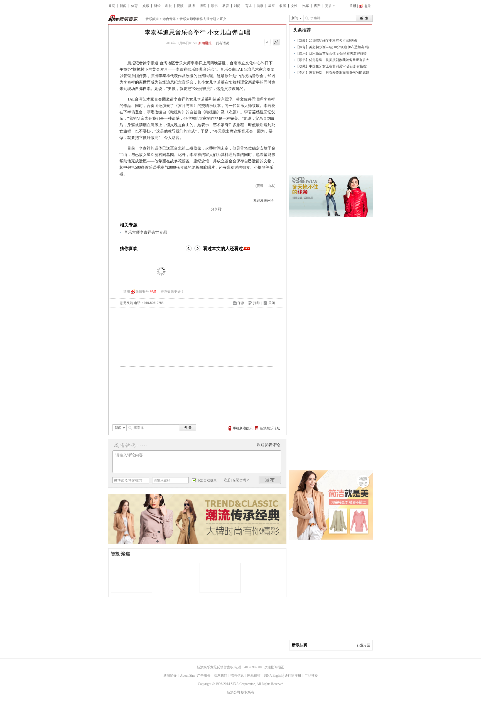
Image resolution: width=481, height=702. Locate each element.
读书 (214, 6)
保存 (240, 303)
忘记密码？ (241, 480)
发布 (270, 480)
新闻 (123, 6)
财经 (157, 6)
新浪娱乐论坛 (270, 428)
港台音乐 (169, 19)
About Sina (187, 675)
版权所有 (247, 692)
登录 (153, 291)
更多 (328, 6)
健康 (260, 6)
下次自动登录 (207, 480)
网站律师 (254, 675)
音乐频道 (152, 19)
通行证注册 (292, 675)
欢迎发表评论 (264, 200)
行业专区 (363, 645)
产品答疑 (311, 675)
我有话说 (222, 43)
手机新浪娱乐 (243, 428)
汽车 (305, 6)
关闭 (271, 303)
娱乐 (146, 6)
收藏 (282, 6)
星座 (271, 6)
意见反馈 (126, 303)
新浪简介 (170, 675)
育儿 (248, 6)
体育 (134, 6)
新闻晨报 (205, 43)
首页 (111, 6)
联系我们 (220, 675)
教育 (225, 6)
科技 (168, 6)
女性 (294, 6)
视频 (180, 6)
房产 (317, 6)
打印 (256, 303)
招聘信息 (237, 675)
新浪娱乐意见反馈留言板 (215, 667)
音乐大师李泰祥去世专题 (198, 19)
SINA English (273, 675)
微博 (191, 6)
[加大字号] (276, 42)
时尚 (237, 6)
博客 (203, 6)
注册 (353, 6)
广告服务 (203, 675)
